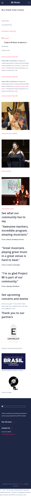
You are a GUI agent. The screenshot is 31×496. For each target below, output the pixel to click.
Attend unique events (8, 209)
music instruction (15, 65)
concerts (23, 65)
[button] (28, 3)
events (3, 68)
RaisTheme (20, 484)
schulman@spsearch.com (8, 434)
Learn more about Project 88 (10, 57)
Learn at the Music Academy (9, 133)
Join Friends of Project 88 (9, 31)
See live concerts (6, 171)
